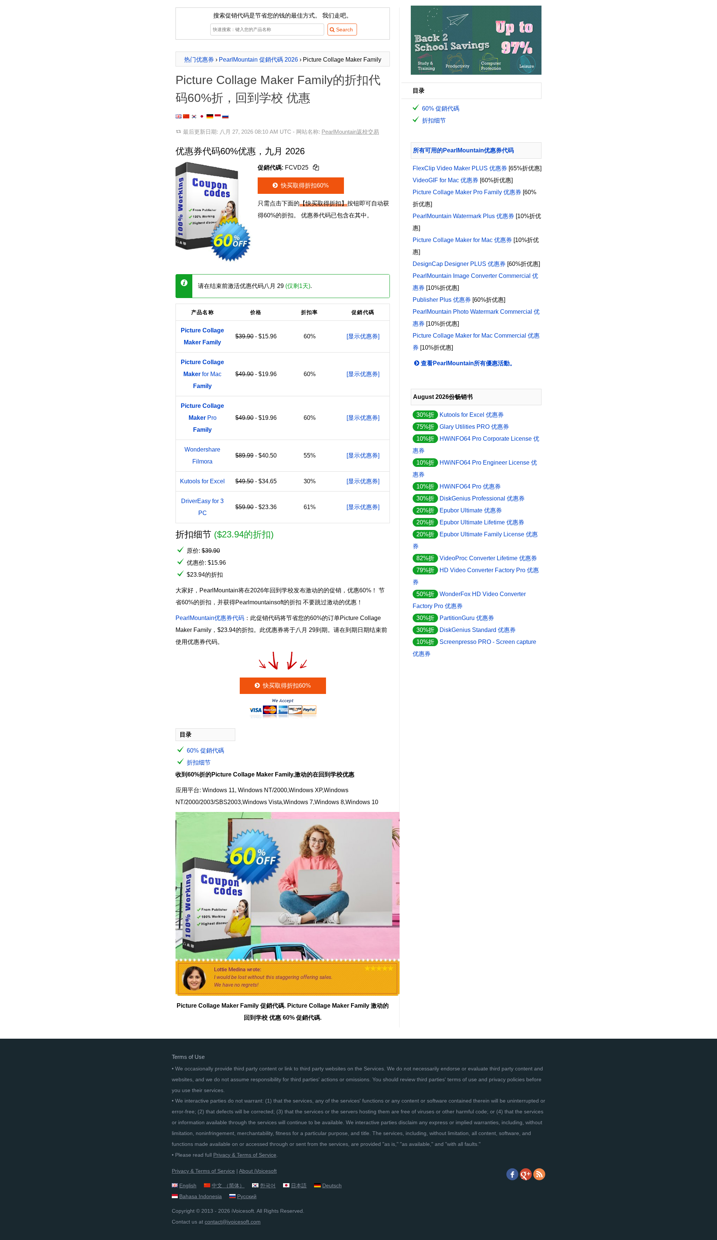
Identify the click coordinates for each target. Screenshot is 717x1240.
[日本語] (202, 116)
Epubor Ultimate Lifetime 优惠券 (482, 522)
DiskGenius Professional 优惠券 (482, 498)
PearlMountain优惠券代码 (210, 618)
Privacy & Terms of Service (244, 1155)
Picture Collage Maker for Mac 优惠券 (462, 240)
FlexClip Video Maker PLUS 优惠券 (460, 168)
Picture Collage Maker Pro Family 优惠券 (467, 192)
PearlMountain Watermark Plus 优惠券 (463, 216)
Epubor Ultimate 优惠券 (471, 510)
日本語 (299, 1185)
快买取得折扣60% (304, 185)
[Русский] (225, 116)
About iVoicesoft (258, 1171)
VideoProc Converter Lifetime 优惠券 (488, 558)
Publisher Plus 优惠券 (442, 300)
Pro (202, 418)
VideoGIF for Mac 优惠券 (445, 180)
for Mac (202, 374)
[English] (178, 116)
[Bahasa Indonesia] (218, 116)
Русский (247, 1196)
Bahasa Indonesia (200, 1196)
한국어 (268, 1185)
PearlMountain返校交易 (350, 131)
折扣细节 (199, 762)
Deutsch (332, 1185)
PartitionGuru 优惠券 (467, 618)
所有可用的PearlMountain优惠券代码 (463, 150)
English (187, 1185)
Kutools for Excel (202, 481)
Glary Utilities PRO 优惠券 (474, 427)
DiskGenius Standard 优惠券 (478, 630)
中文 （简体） (228, 1185)
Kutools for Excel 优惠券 (472, 415)
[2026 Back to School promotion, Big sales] (476, 72)
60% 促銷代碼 (205, 750)
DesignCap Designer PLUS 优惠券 (459, 264)
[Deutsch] (210, 116)
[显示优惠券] (363, 336)
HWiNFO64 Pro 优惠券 (470, 486)
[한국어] (194, 116)
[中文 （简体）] (186, 116)
